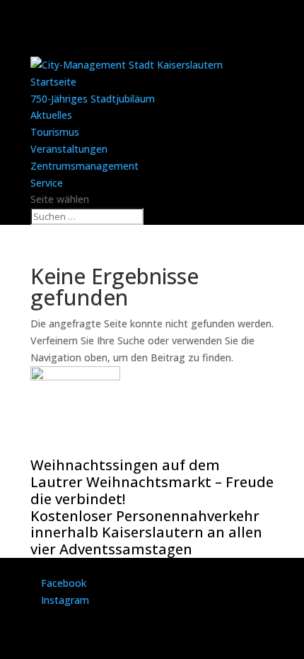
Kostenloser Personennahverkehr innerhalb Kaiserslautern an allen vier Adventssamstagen (146, 532)
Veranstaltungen (68, 149)
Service (46, 182)
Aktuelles (51, 115)
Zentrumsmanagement (84, 166)
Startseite (53, 81)
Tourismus (54, 132)
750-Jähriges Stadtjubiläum (92, 98)
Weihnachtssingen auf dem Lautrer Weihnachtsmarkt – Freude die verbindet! (152, 481)
